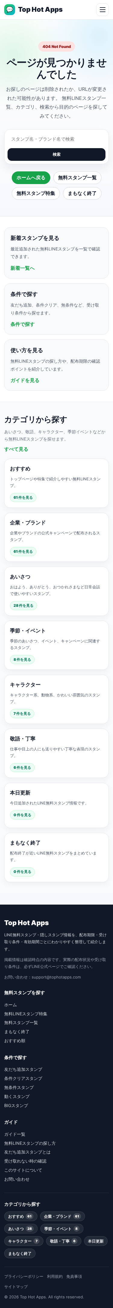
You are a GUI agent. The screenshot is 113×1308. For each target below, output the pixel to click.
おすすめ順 (14, 1040)
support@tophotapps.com (56, 977)
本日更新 (96, 1241)
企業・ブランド (61, 1216)
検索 (57, 154)
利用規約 (55, 1276)
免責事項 (74, 1276)
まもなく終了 (82, 193)
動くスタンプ (17, 1096)
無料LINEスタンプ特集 (25, 1013)
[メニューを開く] (102, 9)
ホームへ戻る (31, 177)
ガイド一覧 (14, 1134)
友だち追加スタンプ (23, 1069)
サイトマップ (16, 1286)
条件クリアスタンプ (23, 1078)
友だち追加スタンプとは (27, 1151)
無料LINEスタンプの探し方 (30, 1143)
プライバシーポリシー (23, 1276)
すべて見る (16, 449)
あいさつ (20, 1228)
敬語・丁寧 (63, 1241)
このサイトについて (23, 1170)
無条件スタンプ (19, 1087)
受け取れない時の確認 (25, 1160)
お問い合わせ (17, 1179)
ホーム (10, 1004)
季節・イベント (61, 1228)
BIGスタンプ (16, 1105)
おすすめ (20, 1216)
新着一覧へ (23, 268)
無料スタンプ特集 (36, 193)
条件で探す (23, 324)
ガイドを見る (25, 380)
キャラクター (23, 1241)
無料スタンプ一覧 (77, 177)
